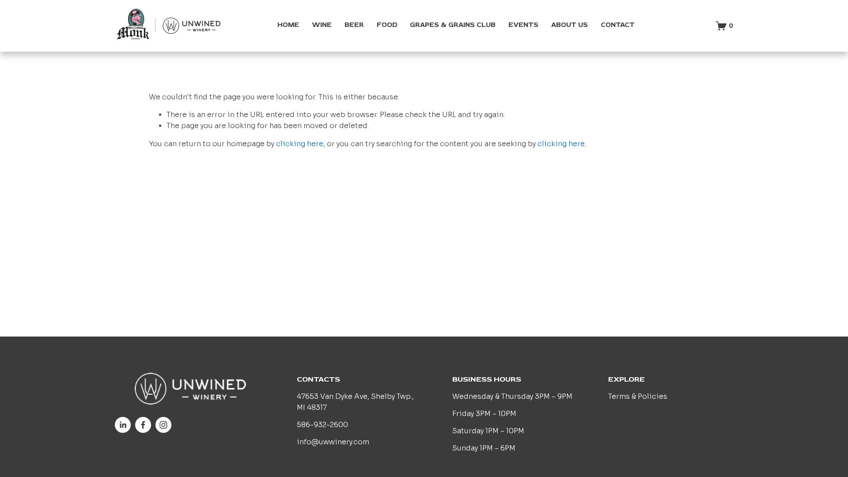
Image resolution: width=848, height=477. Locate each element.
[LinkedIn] (123, 425)
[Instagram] (163, 425)
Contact (618, 24)
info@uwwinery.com (333, 442)
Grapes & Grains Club (453, 24)
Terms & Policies (637, 396)
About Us (569, 24)
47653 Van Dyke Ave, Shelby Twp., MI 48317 (355, 402)
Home (288, 24)
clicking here (299, 144)
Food (387, 24)
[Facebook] (143, 425)
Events (523, 24)
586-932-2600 (322, 424)
